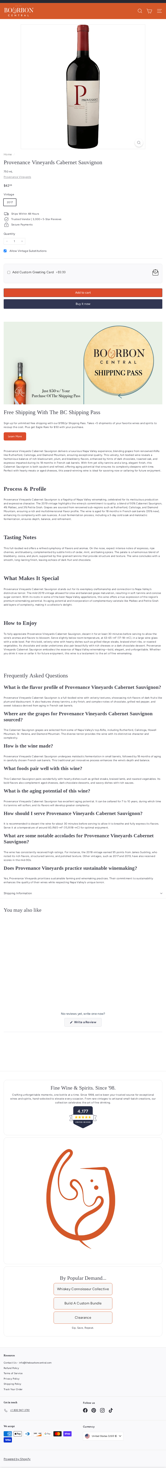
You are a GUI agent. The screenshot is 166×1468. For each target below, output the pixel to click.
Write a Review (87, 1023)
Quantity (9, 233)
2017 (10, 202)
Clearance (83, 1317)
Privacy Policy (11, 1378)
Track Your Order (13, 1389)
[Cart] (149, 11)
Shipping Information (18, 893)
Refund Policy (11, 1368)
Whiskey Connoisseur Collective (83, 1289)
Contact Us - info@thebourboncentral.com (28, 1362)
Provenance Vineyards (17, 176)
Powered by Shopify (17, 1459)
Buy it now (83, 304)
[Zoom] (139, 143)
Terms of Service (13, 1373)
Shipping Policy (12, 1384)
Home (8, 154)
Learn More (15, 436)
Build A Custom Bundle (83, 1303)
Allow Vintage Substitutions (28, 250)
